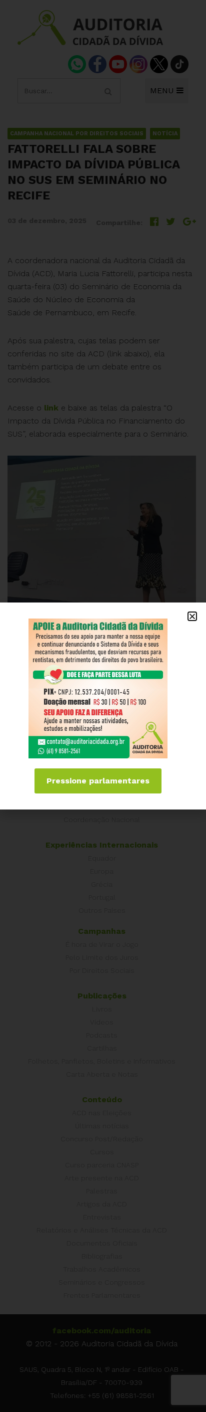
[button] (192, 616)
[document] (103, 706)
